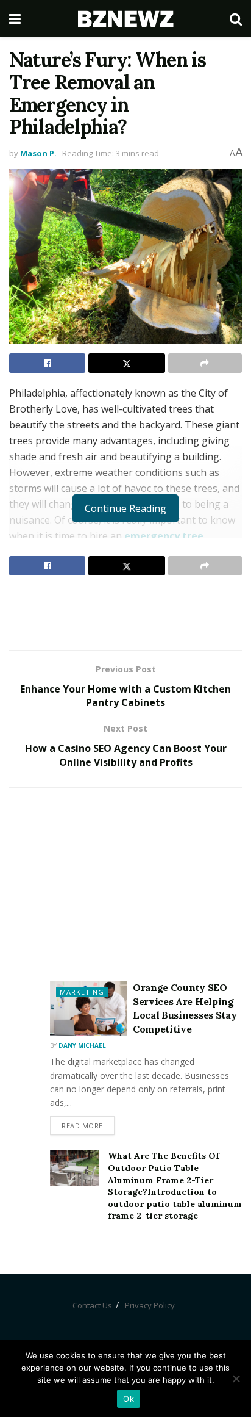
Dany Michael (82, 1045)
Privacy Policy (150, 1305)
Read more (82, 1125)
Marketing (82, 992)
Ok (128, 1399)
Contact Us (92, 1305)
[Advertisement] (125, 612)
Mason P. (38, 153)
